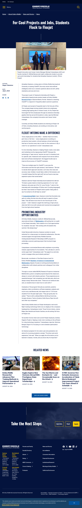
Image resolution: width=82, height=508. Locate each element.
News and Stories (28, 14)
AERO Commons (27, 462)
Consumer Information (49, 454)
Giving (24, 458)
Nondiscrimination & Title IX (55, 492)
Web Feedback (52, 494)
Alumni (24, 454)
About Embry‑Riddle (14, 14)
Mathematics (40, 221)
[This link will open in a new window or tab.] (64, 446)
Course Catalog (27, 466)
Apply (76, 424)
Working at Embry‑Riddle (49, 466)
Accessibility (44, 492)
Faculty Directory (27, 450)
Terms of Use (44, 494)
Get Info (59, 424)
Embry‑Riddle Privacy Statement (10, 505)
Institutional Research (48, 462)
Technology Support (63, 494)
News (38, 14)
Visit (68, 424)
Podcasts (25, 470)
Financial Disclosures (48, 458)
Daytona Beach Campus (4, 455)
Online (4, 1)
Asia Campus (15, 467)
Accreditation (46, 450)
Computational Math (29, 196)
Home (4, 14)
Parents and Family (28, 446)
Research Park (26, 99)
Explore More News (41, 395)
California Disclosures (49, 470)
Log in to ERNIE (68, 449)
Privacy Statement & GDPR (70, 492)
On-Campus (11, 1)
